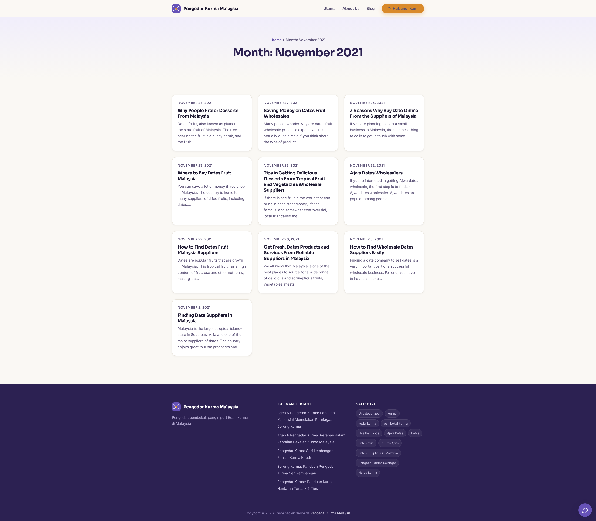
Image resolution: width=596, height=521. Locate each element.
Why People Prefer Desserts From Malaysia (208, 113)
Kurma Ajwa (390, 443)
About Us (350, 8)
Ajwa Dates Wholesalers (376, 173)
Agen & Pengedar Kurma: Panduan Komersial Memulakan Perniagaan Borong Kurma (306, 420)
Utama (329, 8)
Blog (370, 8)
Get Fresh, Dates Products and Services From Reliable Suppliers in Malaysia (296, 252)
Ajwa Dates (395, 433)
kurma (392, 413)
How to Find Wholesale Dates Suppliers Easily (381, 249)
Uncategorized (369, 413)
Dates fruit (366, 443)
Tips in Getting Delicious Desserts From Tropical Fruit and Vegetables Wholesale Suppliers (294, 181)
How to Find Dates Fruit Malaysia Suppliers (203, 249)
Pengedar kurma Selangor (377, 463)
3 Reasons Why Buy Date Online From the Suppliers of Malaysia (384, 113)
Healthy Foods (369, 433)
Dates (415, 433)
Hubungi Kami (406, 8)
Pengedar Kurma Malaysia (331, 513)
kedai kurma (367, 423)
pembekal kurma (396, 423)
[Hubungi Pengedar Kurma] (585, 510)
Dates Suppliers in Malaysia (378, 453)
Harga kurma (368, 472)
